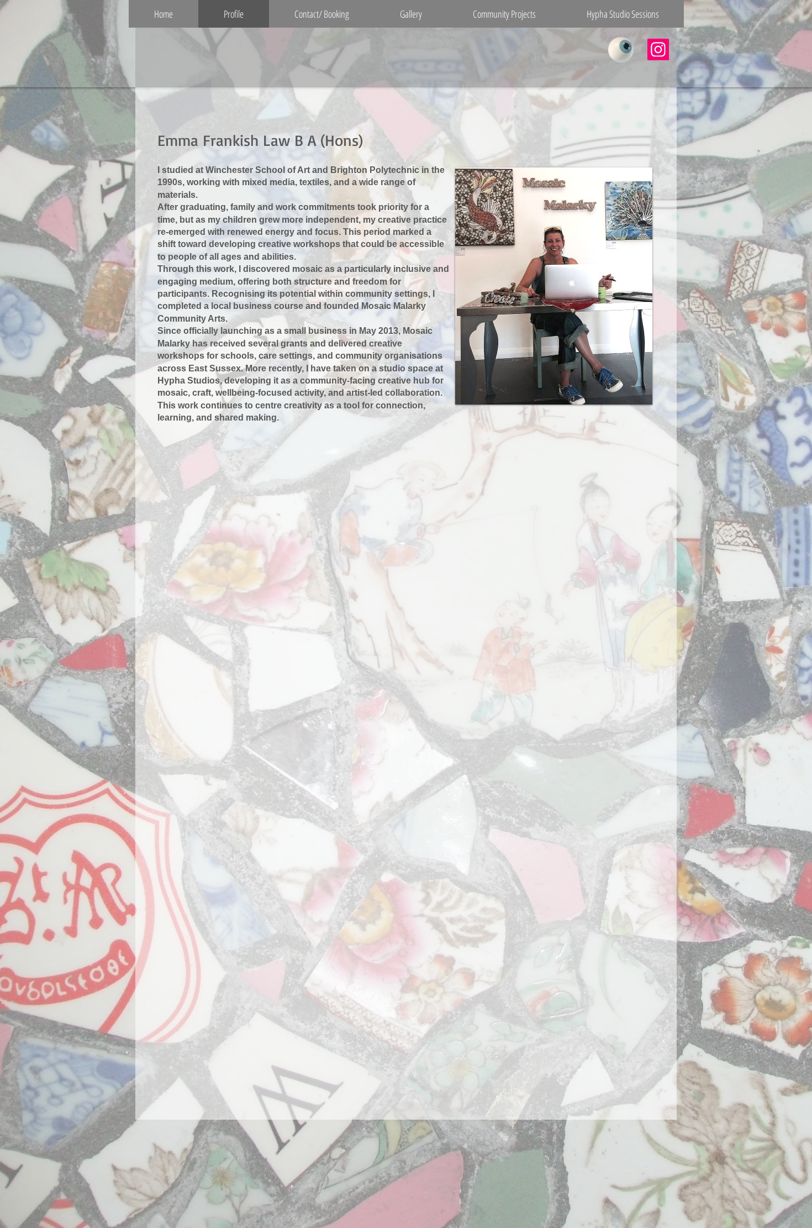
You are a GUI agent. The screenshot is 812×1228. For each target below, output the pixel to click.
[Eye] (620, 50)
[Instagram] (658, 49)
